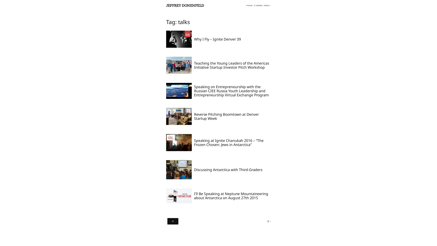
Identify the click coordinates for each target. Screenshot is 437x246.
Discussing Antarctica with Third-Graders (228, 170)
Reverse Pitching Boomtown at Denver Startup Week (226, 116)
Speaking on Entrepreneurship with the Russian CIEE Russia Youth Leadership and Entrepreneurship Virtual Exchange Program (231, 91)
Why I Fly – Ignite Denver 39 (217, 39)
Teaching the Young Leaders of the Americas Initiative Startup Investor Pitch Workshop (231, 65)
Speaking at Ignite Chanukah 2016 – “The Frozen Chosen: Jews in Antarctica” (229, 142)
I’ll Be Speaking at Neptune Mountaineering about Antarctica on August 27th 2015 (231, 196)
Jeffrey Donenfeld (185, 5)
